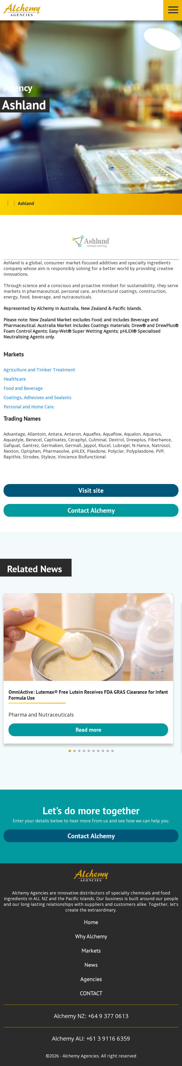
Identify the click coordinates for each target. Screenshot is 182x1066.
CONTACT (91, 993)
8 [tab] (102, 751)
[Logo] (21, 10)
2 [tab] (74, 751)
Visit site (91, 490)
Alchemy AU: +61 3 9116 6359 (91, 1038)
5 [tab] (88, 751)
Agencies (91, 979)
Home (91, 922)
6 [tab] (93, 751)
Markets (91, 950)
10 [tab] (112, 751)
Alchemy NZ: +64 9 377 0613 (91, 1016)
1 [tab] (69, 751)
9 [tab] (107, 751)
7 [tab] (98, 751)
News (91, 964)
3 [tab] (79, 751)
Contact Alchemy (91, 510)
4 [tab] (84, 751)
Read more (88, 729)
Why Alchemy (91, 936)
